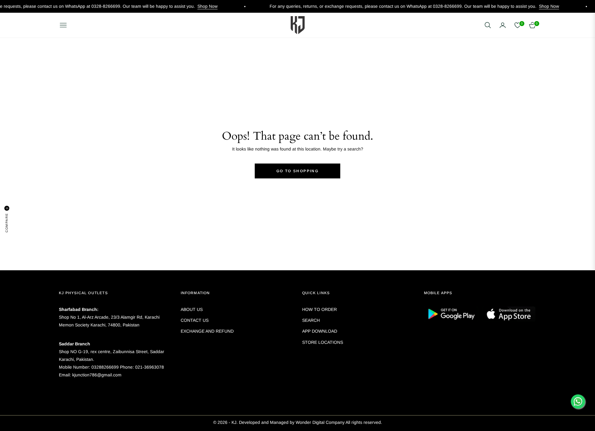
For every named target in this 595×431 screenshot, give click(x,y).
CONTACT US (195, 320)
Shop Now (196, 6)
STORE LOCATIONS (322, 342)
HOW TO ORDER (319, 309)
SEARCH (311, 320)
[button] (487, 25)
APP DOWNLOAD (319, 331)
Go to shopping (297, 171)
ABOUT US (192, 309)
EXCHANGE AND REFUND (207, 331)
